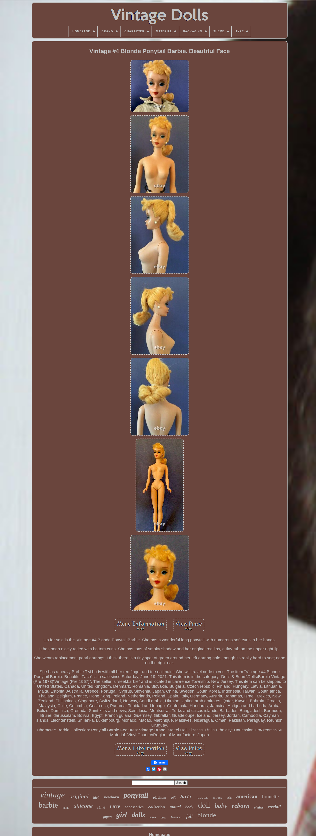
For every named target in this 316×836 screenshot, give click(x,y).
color (163, 817)
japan (107, 817)
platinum (159, 797)
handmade (202, 798)
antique (217, 797)
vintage (52, 794)
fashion (176, 817)
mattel (175, 806)
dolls (138, 815)
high (96, 797)
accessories (134, 807)
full (189, 816)
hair (186, 797)
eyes (153, 817)
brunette (270, 796)
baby (221, 805)
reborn (241, 805)
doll (204, 805)
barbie (48, 805)
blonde (206, 815)
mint (229, 797)
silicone (83, 806)
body (189, 807)
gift (173, 797)
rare (115, 806)
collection (156, 807)
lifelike (66, 808)
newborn (111, 797)
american (246, 796)
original (79, 796)
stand (101, 807)
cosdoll (274, 806)
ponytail (136, 795)
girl (121, 815)
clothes (258, 807)
